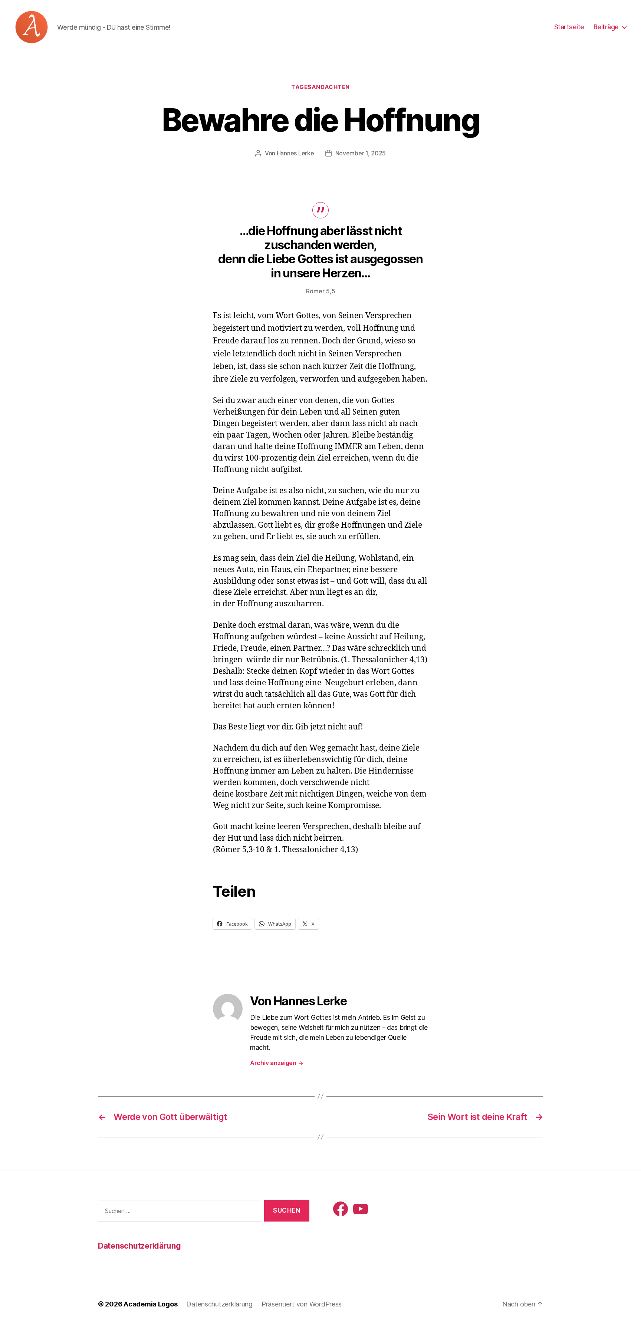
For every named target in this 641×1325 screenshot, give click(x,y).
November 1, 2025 (360, 153)
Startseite (569, 27)
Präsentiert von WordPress (302, 1304)
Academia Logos (150, 1304)
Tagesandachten (320, 87)
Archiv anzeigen (276, 1063)
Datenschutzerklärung (139, 1245)
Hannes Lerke (295, 153)
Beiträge (606, 27)
